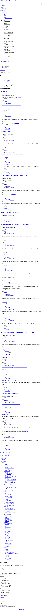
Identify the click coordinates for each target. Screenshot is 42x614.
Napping (6, 108)
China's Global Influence (8, 472)
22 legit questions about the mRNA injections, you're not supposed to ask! (18, 284)
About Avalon (5, 23)
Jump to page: (4, 72)
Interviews (5, 22)
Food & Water (7, 557)
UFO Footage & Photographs (9, 540)
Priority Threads (7, 466)
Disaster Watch (9, 474)
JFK (5, 515)
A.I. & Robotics (7, 493)
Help (2, 2)
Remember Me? (5, 5)
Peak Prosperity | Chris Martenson (8, 39)
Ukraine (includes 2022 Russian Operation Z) (9, 30)
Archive (3, 602)
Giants (6, 529)
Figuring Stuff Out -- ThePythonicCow (10, 470)
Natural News (5, 43)
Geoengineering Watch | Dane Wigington (9, 46)
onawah (6, 134)
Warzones (6, 483)
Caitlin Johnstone (6, 36)
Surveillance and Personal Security (9, 505)
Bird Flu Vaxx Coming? (6, 414)
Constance (6, 95)
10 (8, 96)
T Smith (6, 312)
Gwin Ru (6, 357)
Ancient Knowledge (7, 527)
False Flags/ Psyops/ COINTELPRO (10, 513)
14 (5, 452)
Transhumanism (7, 538)
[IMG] (3, 595)
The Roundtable (6, 464)
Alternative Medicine (8, 494)
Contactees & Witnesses (8, 544)
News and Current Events (7, 471)
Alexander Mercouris (6, 53)
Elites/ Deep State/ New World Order (10, 512)
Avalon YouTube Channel (7, 24)
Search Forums (4, 460)
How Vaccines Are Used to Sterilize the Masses (10, 393)
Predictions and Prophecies (8, 537)
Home (3, 12)
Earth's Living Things (8, 498)
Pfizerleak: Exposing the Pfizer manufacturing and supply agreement (13, 201)
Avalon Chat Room (6, 25)
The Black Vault (6, 40)
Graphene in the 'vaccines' (6, 426)
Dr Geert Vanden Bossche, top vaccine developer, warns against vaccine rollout (15, 380)
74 (6, 240)
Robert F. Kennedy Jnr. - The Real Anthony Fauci (10, 212)
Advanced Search (4, 57)
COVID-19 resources (6, 29)
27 (6, 147)
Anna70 (6, 383)
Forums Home (4, 461)
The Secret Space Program (8, 523)
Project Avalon (4, 60)
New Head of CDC (5, 321)
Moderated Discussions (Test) (9, 469)
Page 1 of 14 (2, 452)
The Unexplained (6, 525)
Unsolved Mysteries (7, 533)
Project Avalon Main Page (7, 21)
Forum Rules (2, 597)
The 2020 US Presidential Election (11, 480)
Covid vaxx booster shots (6, 131)
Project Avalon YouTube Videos (9, 468)
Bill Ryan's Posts (4, 8)
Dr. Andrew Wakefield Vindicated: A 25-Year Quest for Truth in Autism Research (15, 224)
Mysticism (6, 549)
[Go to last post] (9, 103)
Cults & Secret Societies (8, 511)
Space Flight (6, 504)
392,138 (5, 68)
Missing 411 (6, 530)
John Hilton (6, 157)
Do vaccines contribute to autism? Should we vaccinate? (11, 105)
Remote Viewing (7, 521)
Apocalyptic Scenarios (8, 534)
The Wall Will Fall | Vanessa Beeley (8, 33)
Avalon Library (4, 27)
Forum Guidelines (6, 26)
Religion (6, 551)
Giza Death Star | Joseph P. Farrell (8, 34)
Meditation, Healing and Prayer (9, 548)
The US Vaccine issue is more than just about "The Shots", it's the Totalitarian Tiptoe (16, 438)
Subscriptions (3, 459)
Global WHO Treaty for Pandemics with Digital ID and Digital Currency (14, 175)
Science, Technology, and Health (6, 61)
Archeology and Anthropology (9, 496)
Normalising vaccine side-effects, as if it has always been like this (13, 296)
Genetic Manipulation (8, 514)
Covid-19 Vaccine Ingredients (7, 354)
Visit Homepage (7, 129)
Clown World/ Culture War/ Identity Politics (11, 487)
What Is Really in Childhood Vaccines (8, 164)
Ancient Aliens (7, 542)
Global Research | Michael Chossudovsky (9, 41)
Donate (3, 19)
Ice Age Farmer (6, 44)
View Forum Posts (7, 102)
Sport (6, 491)
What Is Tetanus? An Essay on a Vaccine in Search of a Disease (12, 154)
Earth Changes (7, 535)
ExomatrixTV (6, 287)
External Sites (4, 31)
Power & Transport (7, 559)
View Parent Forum (6, 81)
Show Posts (11, 85)
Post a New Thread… (6, 79)
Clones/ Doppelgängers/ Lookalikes (10, 510)
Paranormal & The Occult (8, 531)
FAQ (4, 14)
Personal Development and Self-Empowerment (11, 490)
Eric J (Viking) (7, 204)
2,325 (6, 98)
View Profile (7, 127)
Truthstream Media (6, 47)
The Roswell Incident (9, 545)
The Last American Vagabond (7, 35)
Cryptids (6, 528)
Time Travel (6, 532)
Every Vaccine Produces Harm (7, 142)
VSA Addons (19, 609)
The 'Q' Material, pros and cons (9, 522)
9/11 (5, 507)
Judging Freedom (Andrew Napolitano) (9, 52)
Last (8, 452)
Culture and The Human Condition (8, 484)
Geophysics (6, 499)
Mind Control (7, 518)
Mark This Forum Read (7, 80)
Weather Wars (7, 524)
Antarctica (6, 526)
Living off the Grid (7, 555)
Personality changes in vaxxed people (8, 247)
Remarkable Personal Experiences (9, 552)
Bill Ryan (3, 66)
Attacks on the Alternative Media (9, 508)
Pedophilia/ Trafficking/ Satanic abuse (10, 519)
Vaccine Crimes (4, 91)
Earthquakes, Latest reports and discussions (10, 476)
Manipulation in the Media (8, 516)
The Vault (6, 465)
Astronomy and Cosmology (8, 497)
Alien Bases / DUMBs (8, 543)
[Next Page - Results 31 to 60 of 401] (7, 452)
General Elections (7, 478)
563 (6, 111)
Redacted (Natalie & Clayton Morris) (8, 51)
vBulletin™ (5, 605)
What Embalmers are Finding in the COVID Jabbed (11, 404)
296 (6, 181)
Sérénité (6, 215)
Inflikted (23, 609)
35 (6, 217)
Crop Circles (7, 546)
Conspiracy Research (6, 506)
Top (8, 455)
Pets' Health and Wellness (10, 502)
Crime (6, 488)
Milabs (6, 517)
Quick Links (5, 17)
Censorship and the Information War (10, 509)
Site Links (3, 20)
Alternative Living (7, 485)
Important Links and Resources (9, 467)
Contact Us (3, 601)
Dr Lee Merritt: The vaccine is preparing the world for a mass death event (14, 367)
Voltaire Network (6, 37)
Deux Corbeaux (7, 396)
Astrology (8, 550)
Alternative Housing (7, 554)
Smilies (3, 594)
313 (6, 360)
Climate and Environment (8, 473)
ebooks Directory (6, 28)
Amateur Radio (7, 556)
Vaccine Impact (6, 49)
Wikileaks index (6, 48)
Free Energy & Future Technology (11, 495)
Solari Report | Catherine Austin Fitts (8, 32)
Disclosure (6, 541)
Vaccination (8, 501)
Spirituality (5, 547)
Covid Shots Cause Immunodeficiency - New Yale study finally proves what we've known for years (18, 332)
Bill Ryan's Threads (6, 463)
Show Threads (6, 85)
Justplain (6, 178)
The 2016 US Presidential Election (11, 479)
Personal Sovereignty (8, 558)
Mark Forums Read (7, 16)
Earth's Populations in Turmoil (9, 475)
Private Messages (4, 458)
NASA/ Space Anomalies (8, 520)
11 (4, 452)
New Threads (3, 7)
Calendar (5, 15)
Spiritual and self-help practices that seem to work (11, 553)
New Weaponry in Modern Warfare (9, 503)
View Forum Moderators (8, 18)
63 (6, 386)
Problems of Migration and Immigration (10, 481)
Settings (3, 457)
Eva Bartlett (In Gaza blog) (7, 50)
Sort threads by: (2, 566)
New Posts (3, 6)
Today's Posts (5, 13)
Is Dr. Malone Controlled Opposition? (8, 309)
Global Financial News (8, 477)
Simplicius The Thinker (7, 54)
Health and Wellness (4, 62)
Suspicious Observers (6, 38)
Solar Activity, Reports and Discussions (10, 482)
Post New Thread (2, 70)
